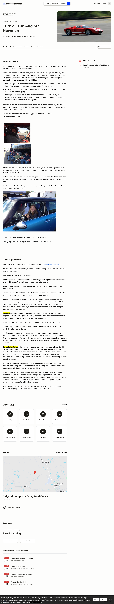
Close (110, 599)
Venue (33, 47)
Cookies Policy (70, 600)
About (28, 541)
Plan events (97, 3)
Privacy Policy (81, 600)
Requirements (17, 47)
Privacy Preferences (35, 602)
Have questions (105, 47)
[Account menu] (109, 3)
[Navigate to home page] (12, 3)
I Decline (103, 599)
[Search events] (68, 3)
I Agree (96, 599)
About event (7, 47)
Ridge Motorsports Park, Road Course (19, 36)
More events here (61, 452)
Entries (26, 47)
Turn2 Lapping (8, 15)
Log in (104, 3)
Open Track (6, 13)
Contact (10, 541)
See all (64, 404)
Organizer (40, 47)
